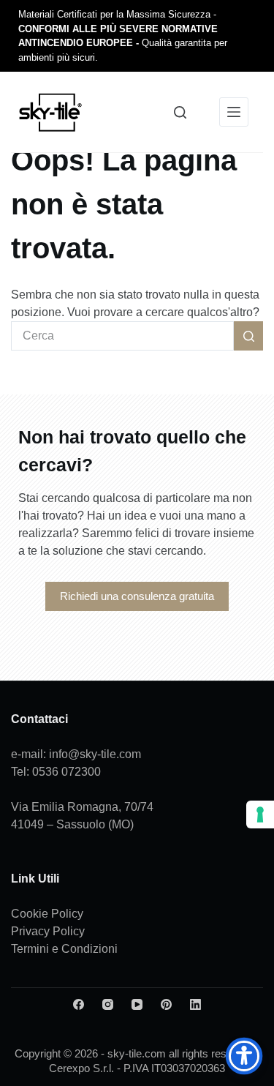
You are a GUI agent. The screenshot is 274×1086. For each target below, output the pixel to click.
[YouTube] (137, 1004)
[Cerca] (180, 112)
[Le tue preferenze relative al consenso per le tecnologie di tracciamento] (260, 814)
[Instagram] (107, 1004)
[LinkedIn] (195, 1004)
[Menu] (233, 112)
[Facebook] (78, 1004)
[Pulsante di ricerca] (248, 336)
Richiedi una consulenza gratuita (137, 596)
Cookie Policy (47, 913)
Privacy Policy (48, 931)
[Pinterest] (166, 1004)
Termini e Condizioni (64, 949)
